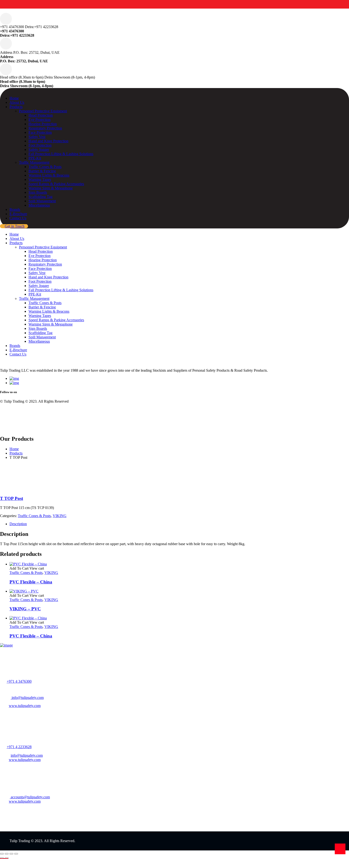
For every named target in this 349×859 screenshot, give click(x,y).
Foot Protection (40, 145)
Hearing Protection (42, 124)
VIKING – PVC (25, 608)
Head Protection (40, 115)
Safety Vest (36, 137)
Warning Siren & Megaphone (50, 188)
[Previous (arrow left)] (2, 858)
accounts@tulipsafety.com (30, 797)
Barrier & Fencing (42, 171)
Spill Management (42, 201)
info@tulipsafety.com (27, 698)
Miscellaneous (39, 205)
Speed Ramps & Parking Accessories (56, 184)
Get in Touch (14, 226)
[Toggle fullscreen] (7, 853)
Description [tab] (18, 524)
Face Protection (40, 132)
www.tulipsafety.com (25, 706)
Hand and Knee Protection (48, 141)
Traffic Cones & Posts (44, 167)
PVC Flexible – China (30, 581)
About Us (16, 102)
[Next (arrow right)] (7, 858)
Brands (14, 209)
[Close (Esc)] (16, 853)
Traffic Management (34, 162)
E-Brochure (18, 214)
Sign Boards (37, 192)
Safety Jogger (38, 150)
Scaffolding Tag (40, 197)
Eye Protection (39, 120)
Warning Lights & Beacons (48, 175)
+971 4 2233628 (19, 747)
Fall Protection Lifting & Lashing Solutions (60, 154)
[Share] (11, 853)
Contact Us (17, 218)
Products (16, 107)
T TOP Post (11, 498)
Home (14, 98)
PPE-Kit (34, 158)
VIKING (59, 516)
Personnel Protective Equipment (43, 111)
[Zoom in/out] (2, 853)
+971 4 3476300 (19, 681)
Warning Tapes (39, 180)
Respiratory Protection (45, 128)
